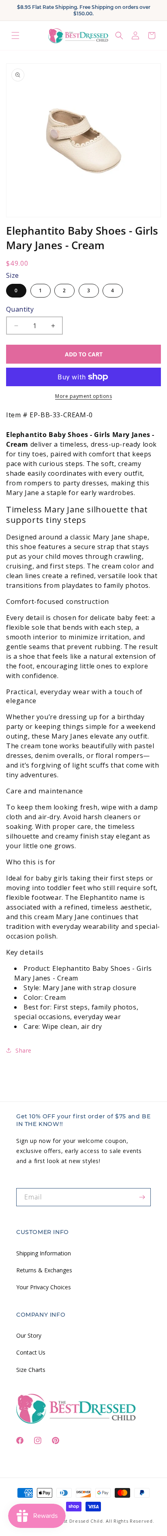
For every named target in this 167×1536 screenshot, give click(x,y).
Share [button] (23, 1050)
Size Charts (30, 1370)
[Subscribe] (142, 1197)
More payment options (83, 396)
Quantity (20, 309)
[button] (15, 36)
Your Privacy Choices (43, 1287)
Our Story (28, 1335)
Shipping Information (43, 1253)
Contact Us (30, 1352)
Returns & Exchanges (44, 1270)
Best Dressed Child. (80, 1521)
